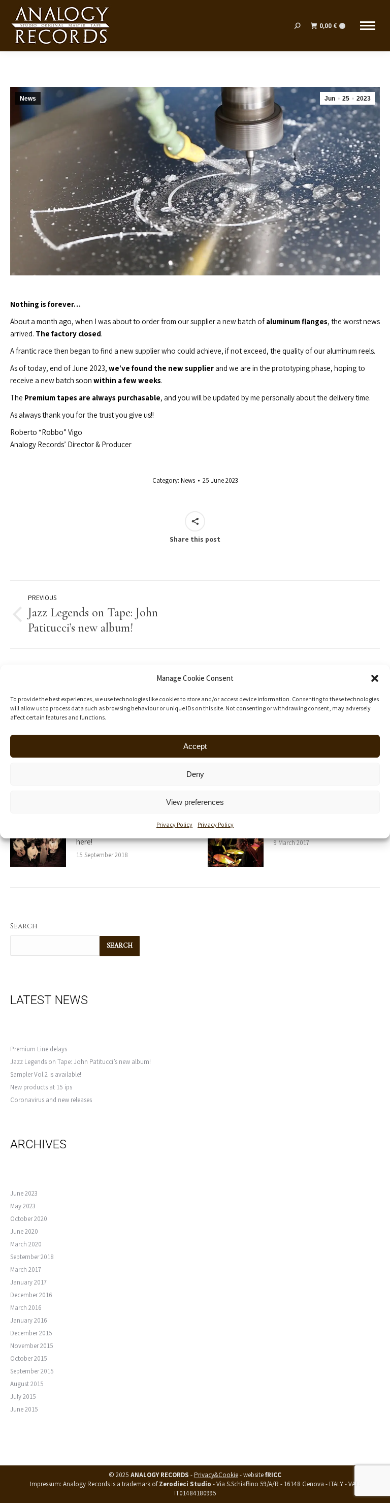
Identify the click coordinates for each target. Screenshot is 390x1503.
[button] (375, 678)
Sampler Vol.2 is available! (45, 1074)
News (28, 98)
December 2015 (31, 1333)
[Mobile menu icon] (367, 25)
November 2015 (31, 1345)
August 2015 (27, 1384)
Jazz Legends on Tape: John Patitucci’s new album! (80, 1061)
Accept (195, 746)
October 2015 (28, 1358)
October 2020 (28, 1218)
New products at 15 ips (41, 1087)
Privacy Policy (174, 824)
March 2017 (25, 1269)
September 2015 (32, 1371)
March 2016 (26, 1307)
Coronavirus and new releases (51, 1099)
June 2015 (24, 1409)
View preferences (195, 802)
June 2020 (24, 1231)
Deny (195, 774)
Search (24, 926)
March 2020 (26, 1244)
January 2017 (28, 1282)
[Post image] (38, 846)
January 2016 (28, 1320)
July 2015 (23, 1396)
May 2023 (23, 1206)
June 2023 (24, 1193)
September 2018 (32, 1257)
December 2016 (31, 1295)
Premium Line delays (38, 1049)
